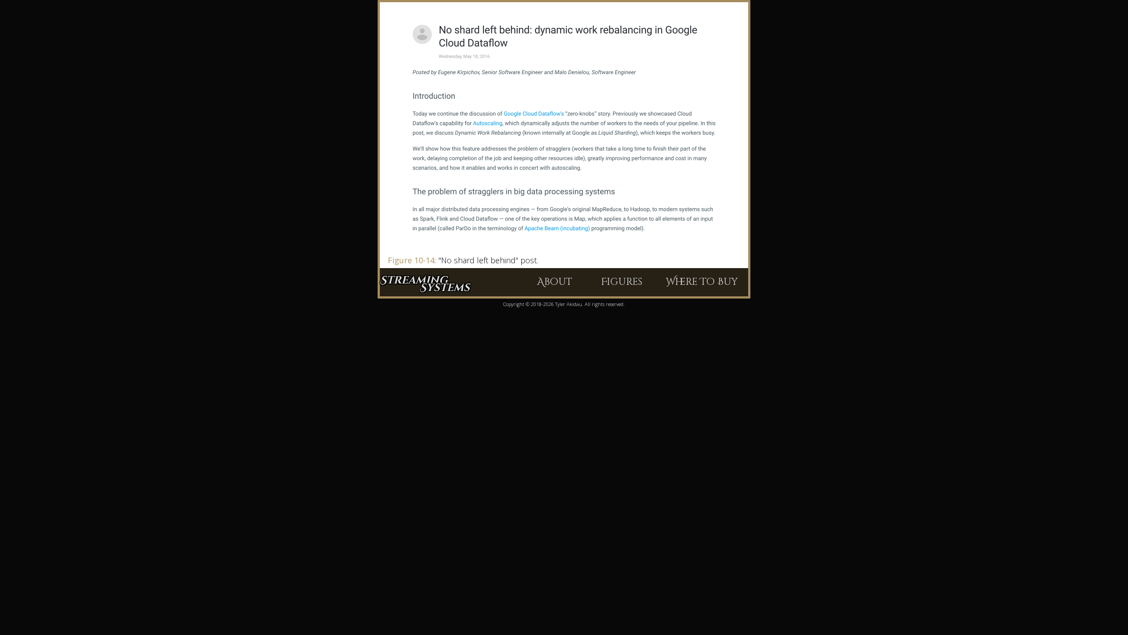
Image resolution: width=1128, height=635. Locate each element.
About (554, 282)
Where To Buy (702, 282)
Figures (621, 282)
